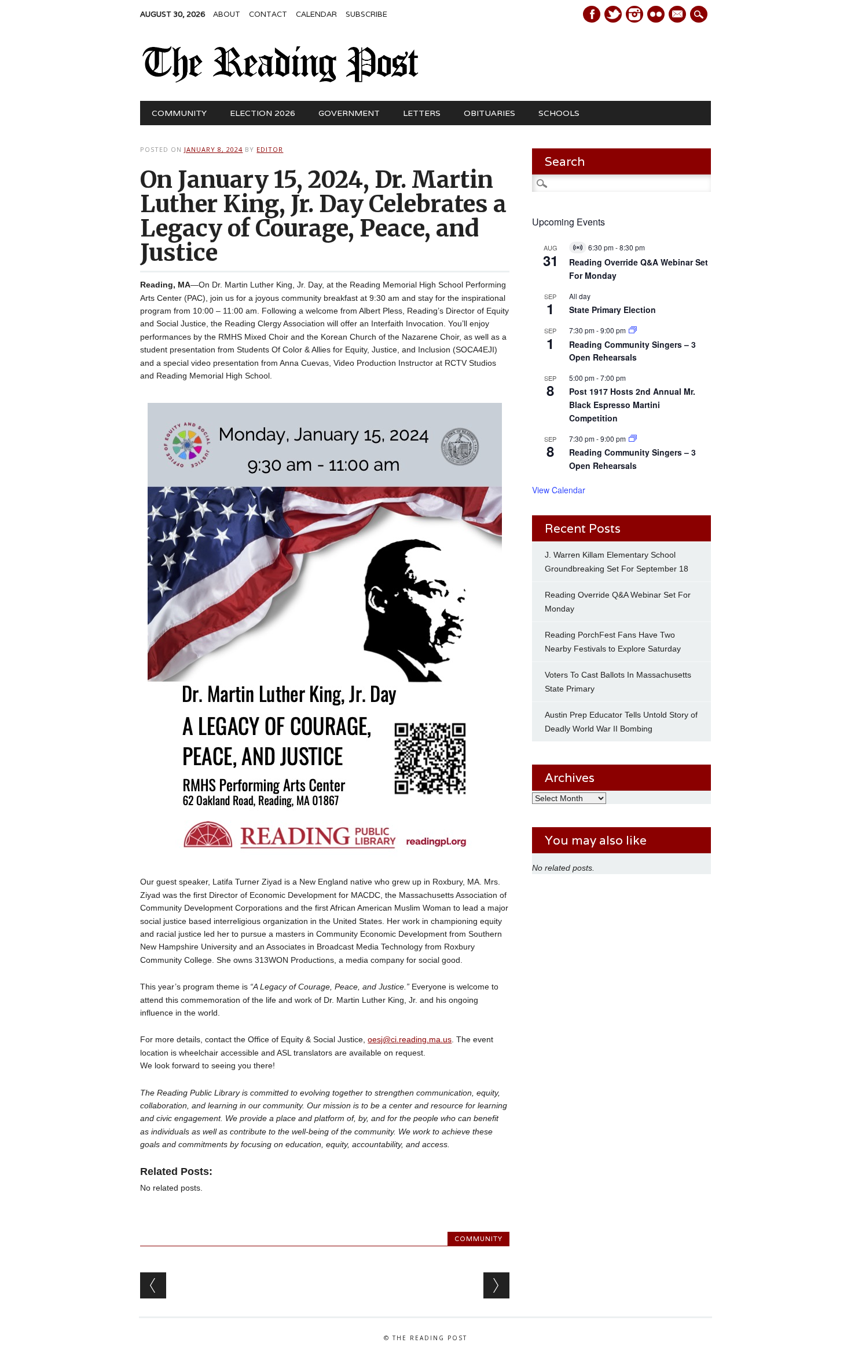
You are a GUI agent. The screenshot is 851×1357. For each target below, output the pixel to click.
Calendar (316, 14)
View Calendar (558, 490)
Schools (558, 113)
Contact (268, 14)
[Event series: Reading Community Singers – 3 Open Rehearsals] (633, 330)
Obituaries (489, 113)
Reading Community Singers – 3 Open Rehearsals (632, 351)
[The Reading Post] (280, 80)
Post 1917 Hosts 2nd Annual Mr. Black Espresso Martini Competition (632, 404)
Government (349, 113)
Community (179, 113)
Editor (269, 149)
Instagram (634, 14)
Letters (422, 113)
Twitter (613, 14)
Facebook (591, 14)
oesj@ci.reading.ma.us (410, 1039)
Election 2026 (262, 113)
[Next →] (496, 1285)
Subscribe (366, 14)
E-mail (678, 15)
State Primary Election (612, 309)
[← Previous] (153, 1285)
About (226, 14)
